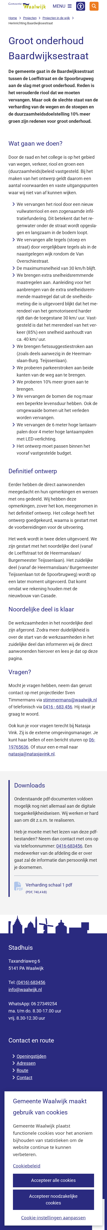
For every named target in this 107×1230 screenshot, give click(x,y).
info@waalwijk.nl (25, 989)
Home (12, 18)
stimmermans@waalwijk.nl (70, 699)
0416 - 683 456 (57, 706)
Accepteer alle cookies (53, 1180)
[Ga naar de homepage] (27, 6)
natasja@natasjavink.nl (31, 754)
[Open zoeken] (94, 6)
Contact (24, 1077)
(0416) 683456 (30, 982)
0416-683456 (69, 846)
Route (22, 1070)
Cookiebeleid (26, 1166)
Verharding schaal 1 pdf (49, 888)
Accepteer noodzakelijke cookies (53, 1199)
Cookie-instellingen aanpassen (53, 1218)
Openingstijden (31, 1056)
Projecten (30, 18)
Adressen (26, 1063)
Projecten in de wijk (56, 18)
